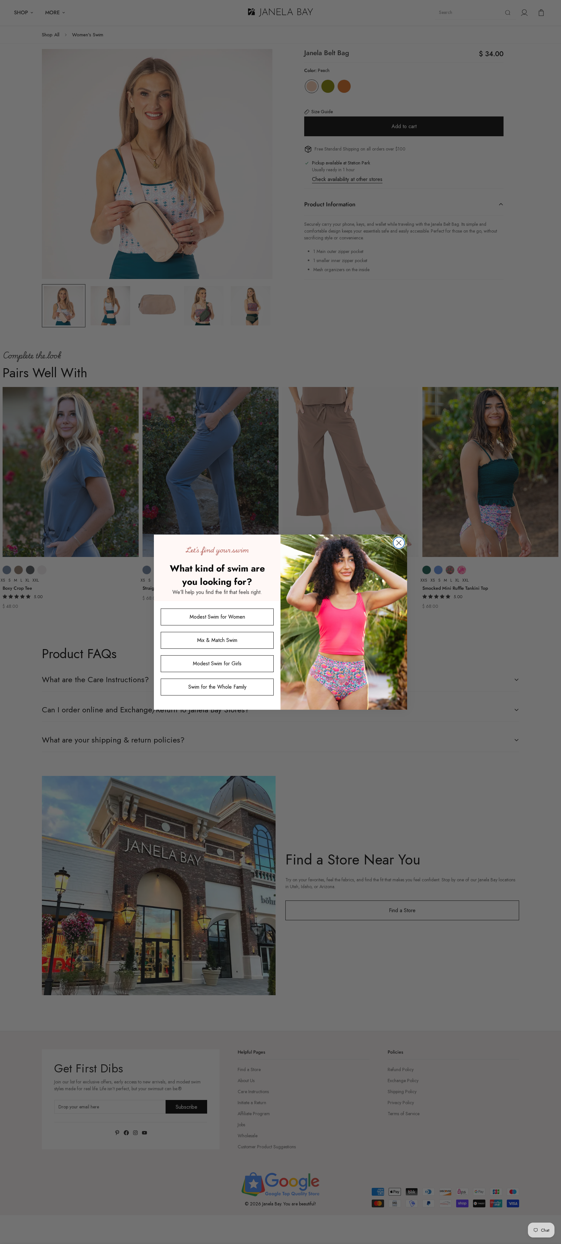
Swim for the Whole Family (217, 687)
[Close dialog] (399, 543)
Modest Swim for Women (217, 617)
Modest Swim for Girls (217, 663)
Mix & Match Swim (217, 640)
